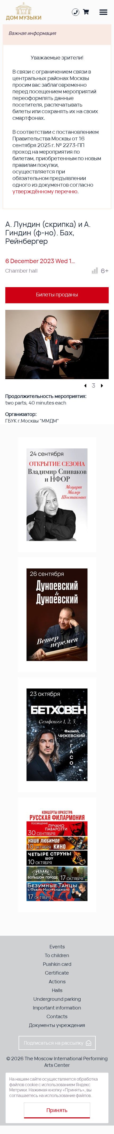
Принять (57, 1110)
